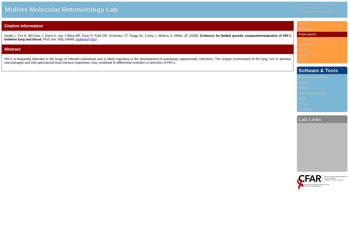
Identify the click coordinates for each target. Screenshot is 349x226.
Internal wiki (307, 147)
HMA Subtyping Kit (312, 93)
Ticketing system (310, 169)
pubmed (82, 39)
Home (303, 23)
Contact (304, 55)
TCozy (303, 104)
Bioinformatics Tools (313, 77)
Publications (307, 34)
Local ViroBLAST (311, 153)
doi (93, 39)
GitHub (304, 82)
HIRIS (303, 88)
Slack (303, 163)
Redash (304, 158)
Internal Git (306, 142)
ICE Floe (305, 137)
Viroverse (305, 109)
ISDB (302, 98)
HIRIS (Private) (309, 131)
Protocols (305, 44)
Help (302, 60)
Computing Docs (311, 126)
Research (305, 29)
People (304, 49)
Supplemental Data (315, 39)
